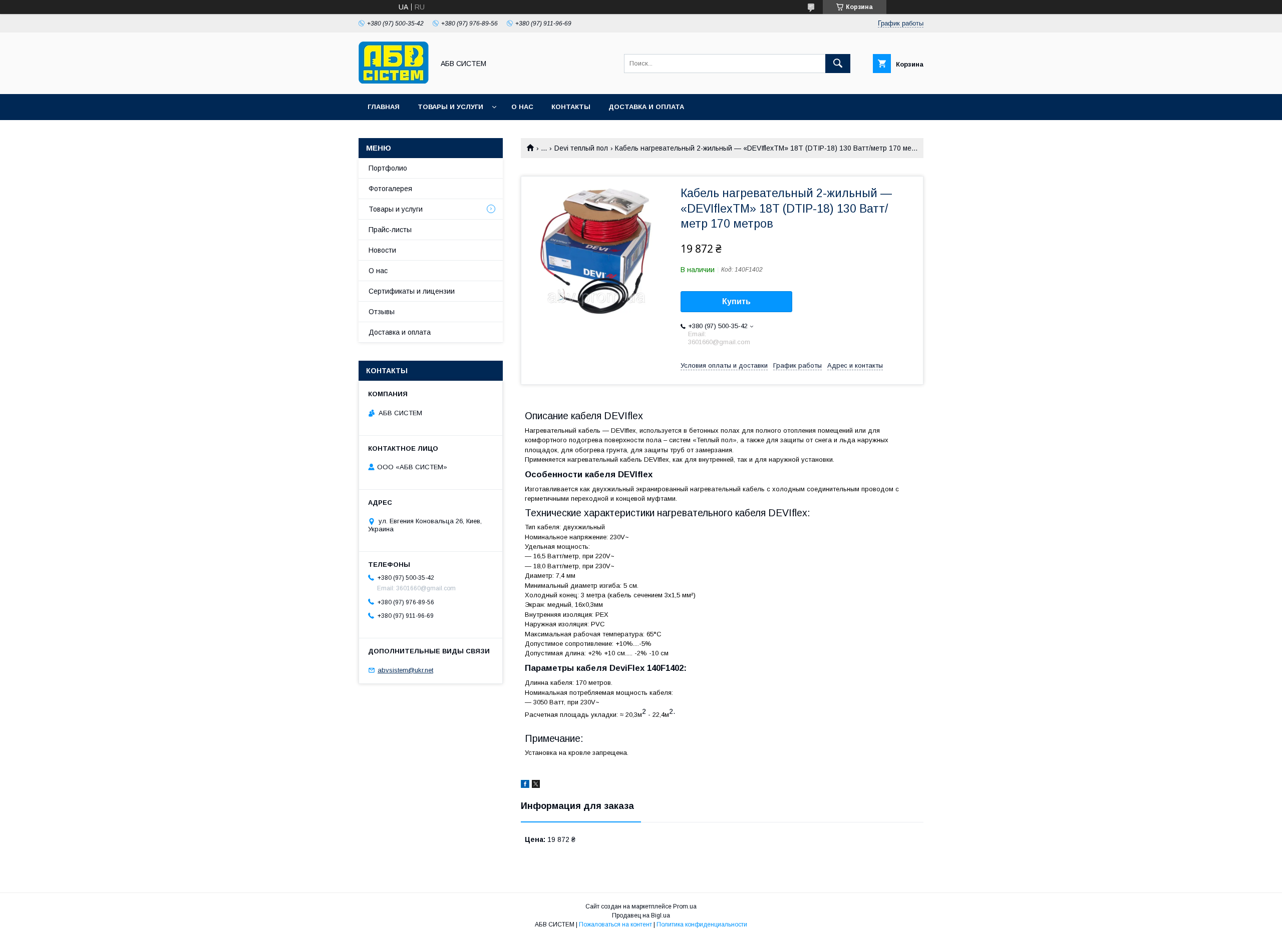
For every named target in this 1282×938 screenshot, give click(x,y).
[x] (536, 785)
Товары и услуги (450, 107)
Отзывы (382, 312)
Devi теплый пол (581, 148)
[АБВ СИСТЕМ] (394, 81)
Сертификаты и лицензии (412, 291)
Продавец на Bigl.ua (641, 915)
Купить (736, 301)
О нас (522, 107)
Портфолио (388, 168)
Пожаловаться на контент (615, 924)
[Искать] (837, 63)
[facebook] (525, 785)
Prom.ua (685, 906)
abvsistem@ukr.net (405, 670)
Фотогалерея (390, 189)
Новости (382, 250)
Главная (384, 107)
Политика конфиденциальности (702, 924)
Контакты (570, 107)
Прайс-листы (390, 230)
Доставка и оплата (646, 107)
